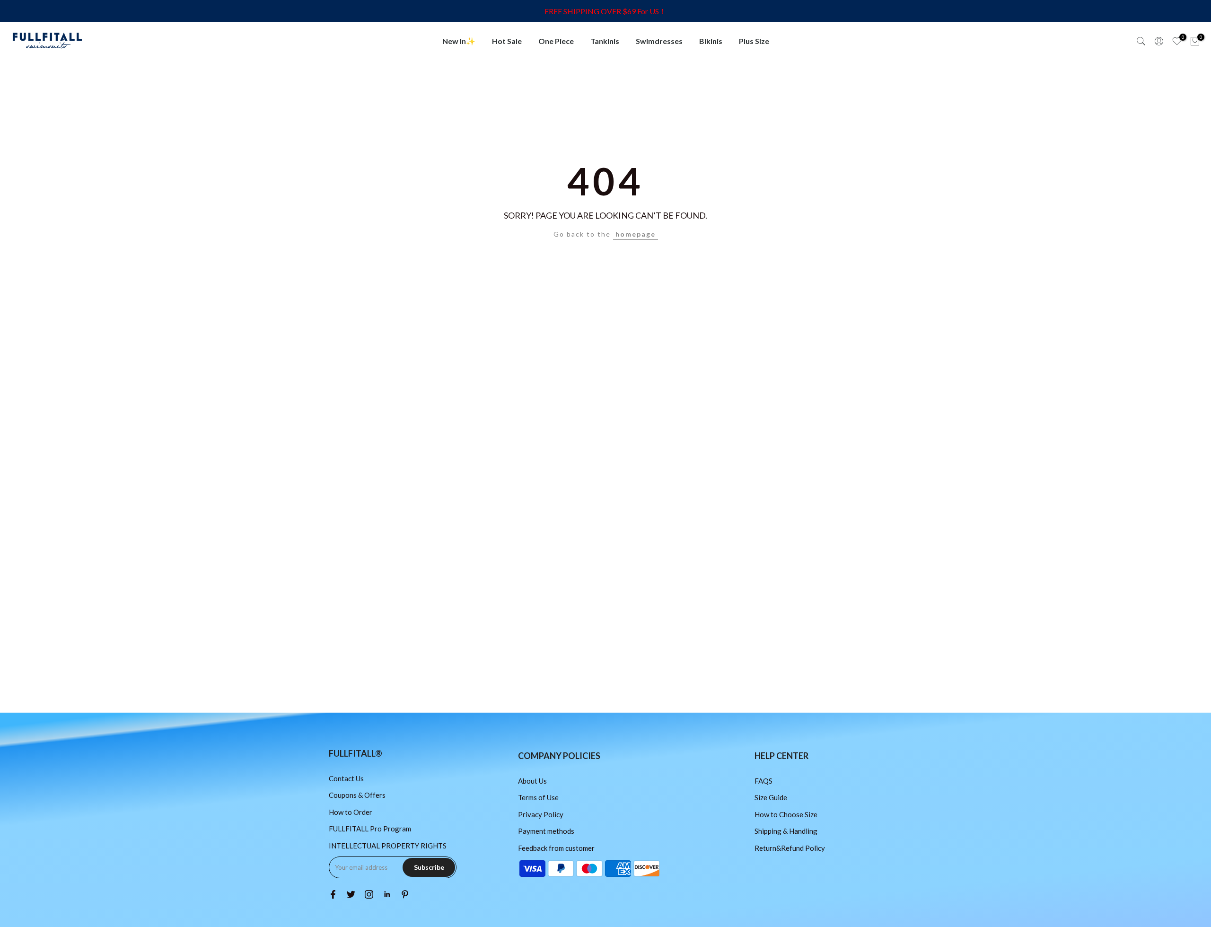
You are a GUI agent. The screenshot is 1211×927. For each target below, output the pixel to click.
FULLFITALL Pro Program (370, 828)
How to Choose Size (786, 814)
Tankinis (604, 40)
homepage (635, 234)
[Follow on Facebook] (333, 894)
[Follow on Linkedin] (387, 894)
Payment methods (546, 831)
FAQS (763, 781)
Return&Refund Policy (790, 848)
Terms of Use (538, 797)
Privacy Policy (540, 814)
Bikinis (710, 40)
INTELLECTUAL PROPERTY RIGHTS (388, 845)
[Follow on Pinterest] (405, 894)
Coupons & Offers (357, 795)
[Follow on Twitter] (351, 894)
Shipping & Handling (786, 831)
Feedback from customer (556, 848)
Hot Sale (507, 40)
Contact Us (346, 778)
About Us (532, 781)
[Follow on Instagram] (369, 894)
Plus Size (754, 40)
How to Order (350, 812)
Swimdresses (659, 40)
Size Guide (771, 797)
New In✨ (458, 40)
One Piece (556, 40)
